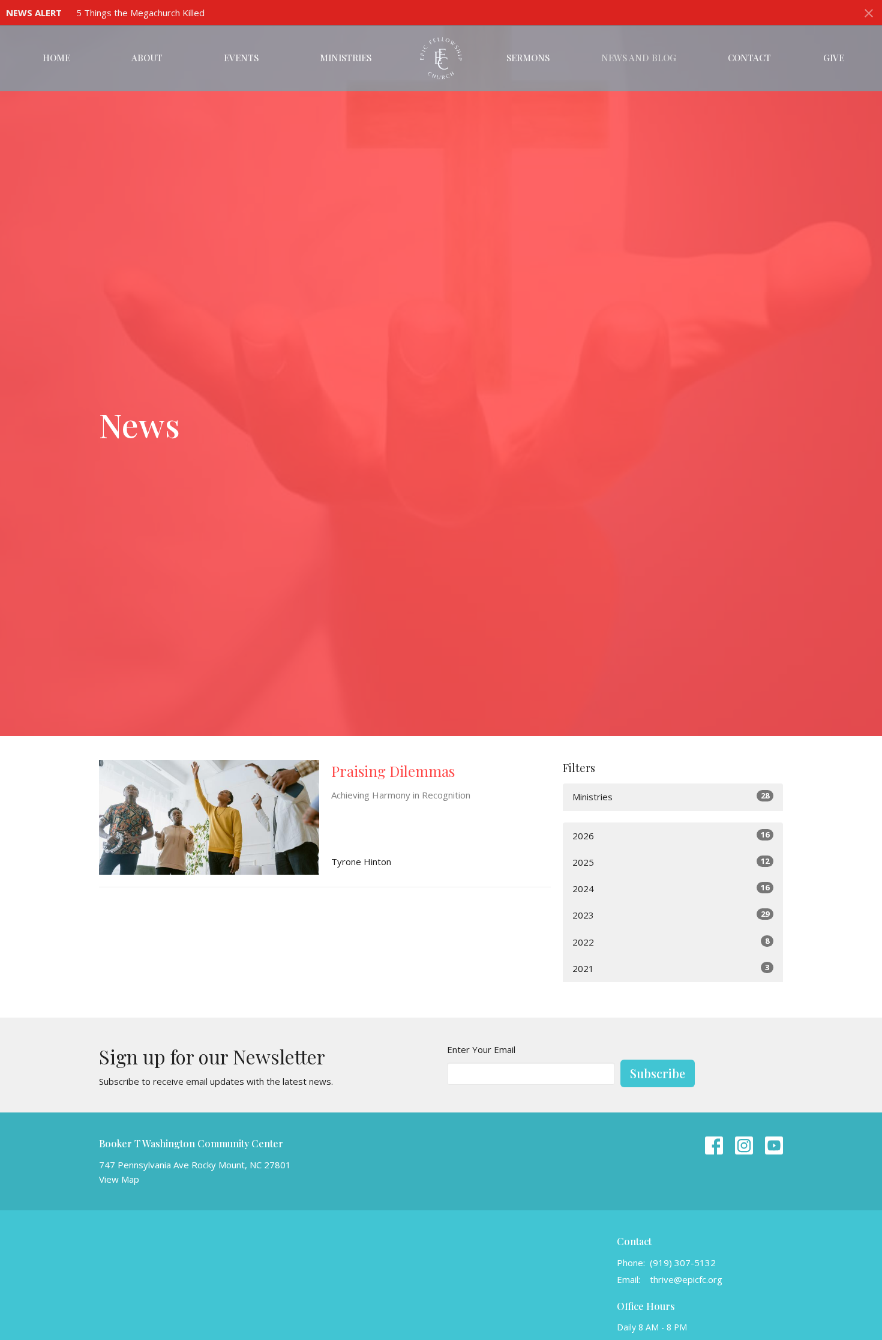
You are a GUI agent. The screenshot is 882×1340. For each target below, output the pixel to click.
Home (56, 58)
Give (833, 58)
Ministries (345, 58)
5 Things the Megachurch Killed (140, 13)
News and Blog (638, 58)
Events (241, 58)
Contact (749, 58)
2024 (670, 888)
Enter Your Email (481, 1049)
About (147, 58)
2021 (670, 968)
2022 (670, 941)
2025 (670, 862)
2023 (670, 914)
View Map (119, 1179)
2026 (670, 835)
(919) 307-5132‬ (683, 1263)
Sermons (528, 58)
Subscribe (657, 1073)
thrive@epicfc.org (686, 1279)
